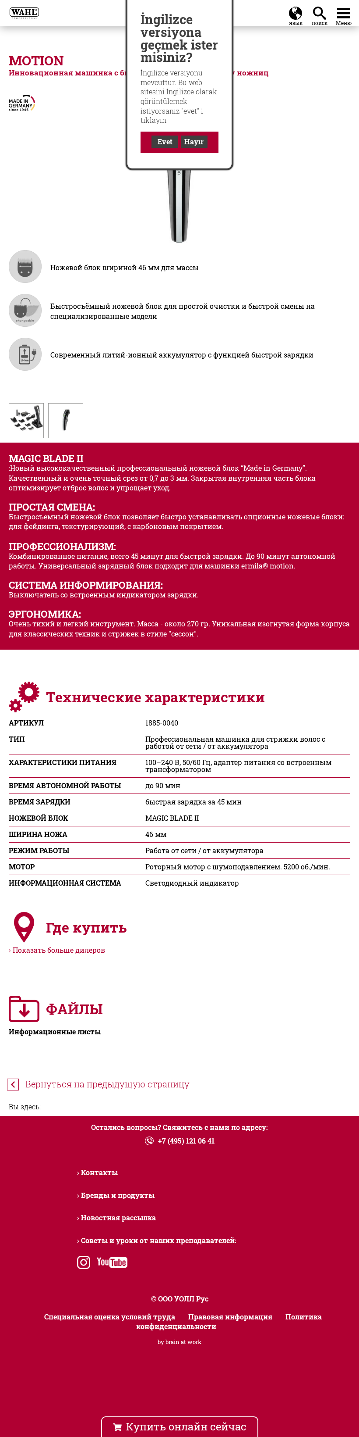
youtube (110, 1263)
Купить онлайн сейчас (186, 1426)
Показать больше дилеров (59, 949)
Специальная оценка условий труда (109, 1316)
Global (295, 11)
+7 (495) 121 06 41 (186, 1140)
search (321, 11)
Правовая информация (230, 1316)
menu (343, 11)
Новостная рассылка (118, 1217)
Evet (165, 141)
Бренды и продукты (118, 1195)
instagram (83, 1263)
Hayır (194, 141)
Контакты (99, 1172)
